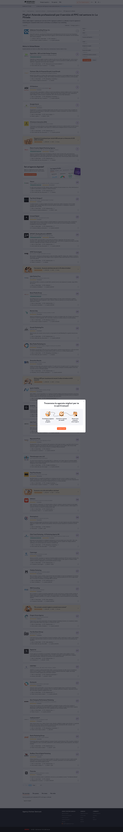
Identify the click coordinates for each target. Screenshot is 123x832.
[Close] (84, 401)
